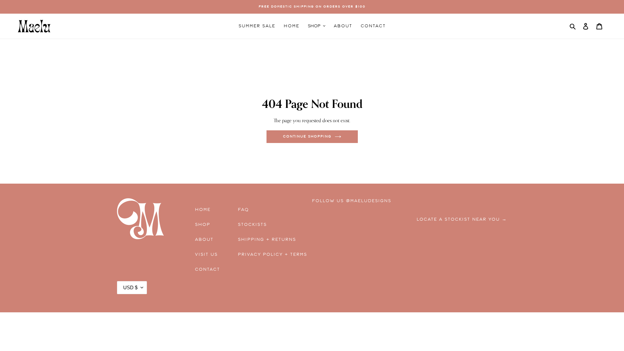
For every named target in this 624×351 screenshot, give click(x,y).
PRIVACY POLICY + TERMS (267, 254)
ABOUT (204, 239)
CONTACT (207, 269)
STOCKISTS (252, 224)
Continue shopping (307, 136)
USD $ (130, 287)
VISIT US (206, 254)
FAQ (243, 209)
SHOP (202, 224)
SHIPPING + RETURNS (267, 239)
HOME (203, 209)
